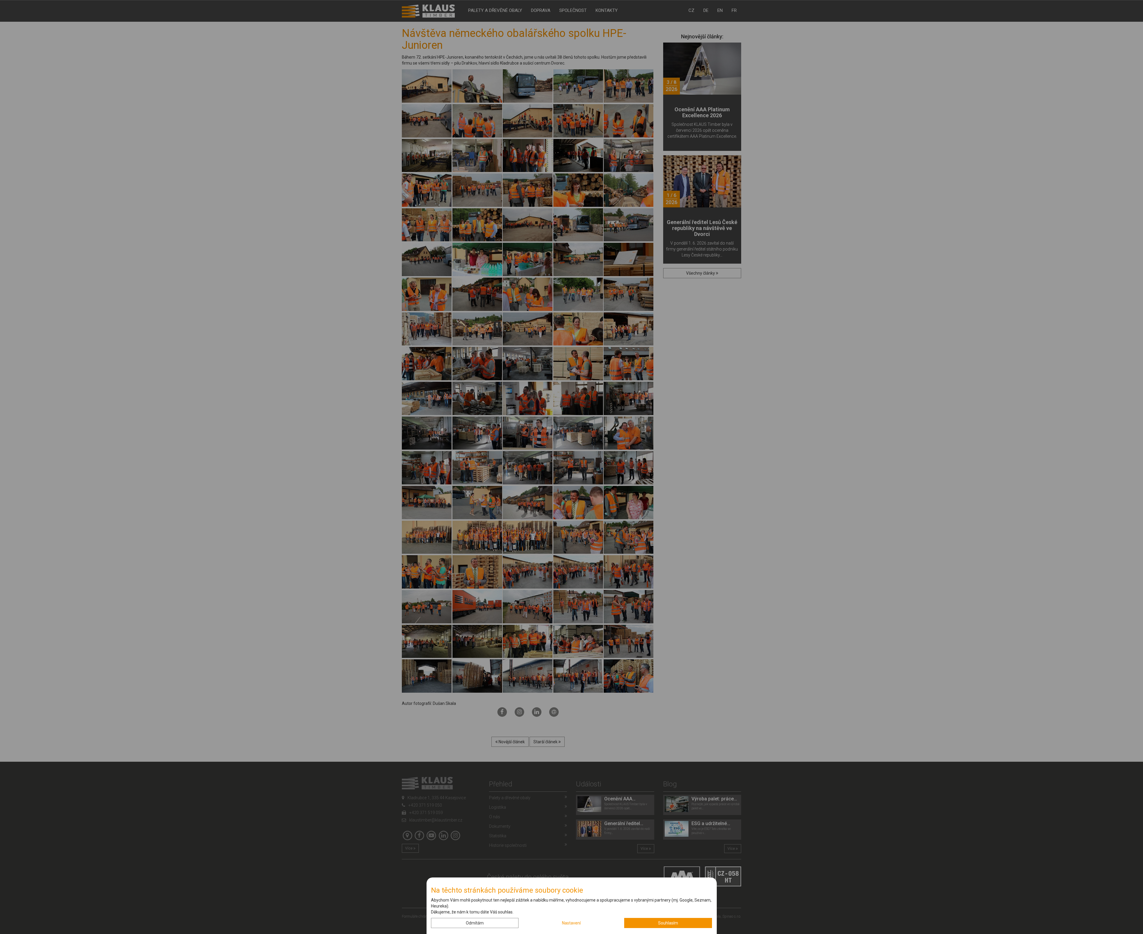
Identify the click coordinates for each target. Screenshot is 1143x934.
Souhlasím (668, 923)
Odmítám (475, 923)
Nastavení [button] (571, 923)
